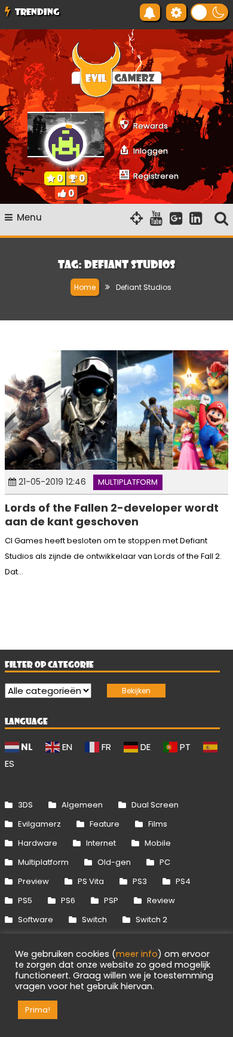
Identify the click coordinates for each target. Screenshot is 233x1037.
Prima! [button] (37, 1009)
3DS (25, 804)
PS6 (68, 900)
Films (157, 824)
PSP (111, 900)
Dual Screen (155, 804)
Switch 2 (151, 919)
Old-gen (114, 862)
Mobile (158, 843)
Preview (33, 881)
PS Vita (91, 881)
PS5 (25, 900)
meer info (137, 954)
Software (35, 919)
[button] (209, 12)
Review (161, 900)
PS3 (140, 881)
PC (165, 862)
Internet (101, 843)
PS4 (183, 881)
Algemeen (82, 804)
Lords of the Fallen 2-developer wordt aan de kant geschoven (112, 514)
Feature (104, 824)
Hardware (37, 843)
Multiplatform (128, 482)
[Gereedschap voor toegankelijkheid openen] (176, 12)
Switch (94, 919)
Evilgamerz (39, 824)
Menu (29, 217)
